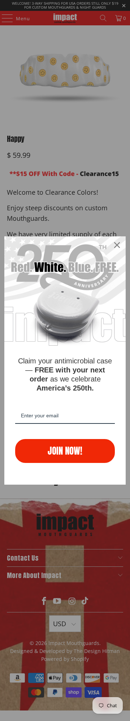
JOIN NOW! (65, 451)
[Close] (117, 245)
